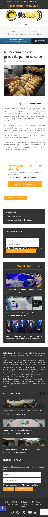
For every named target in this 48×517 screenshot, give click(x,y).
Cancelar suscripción (26, 251)
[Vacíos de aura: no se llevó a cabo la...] (24, 423)
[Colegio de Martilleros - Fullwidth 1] (24, 41)
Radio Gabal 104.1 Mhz (27, 502)
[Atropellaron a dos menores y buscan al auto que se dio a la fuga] (24, 280)
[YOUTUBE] (30, 512)
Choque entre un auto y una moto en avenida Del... (23, 411)
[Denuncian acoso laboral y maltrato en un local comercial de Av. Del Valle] (24, 303)
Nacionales (22, 453)
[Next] (41, 266)
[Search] (20, 24)
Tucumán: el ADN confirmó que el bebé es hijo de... (23, 449)
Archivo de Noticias (14, 217)
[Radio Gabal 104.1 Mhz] (24, 15)
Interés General (12, 61)
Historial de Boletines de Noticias (19, 220)
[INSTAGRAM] (12, 512)
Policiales (21, 414)
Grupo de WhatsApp (26, 184)
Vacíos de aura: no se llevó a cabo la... (18, 430)
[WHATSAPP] (35, 512)
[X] (24, 512)
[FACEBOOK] (18, 512)
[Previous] (38, 266)
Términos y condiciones (33, 248)
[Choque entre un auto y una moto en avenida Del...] (24, 404)
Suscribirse (11, 251)
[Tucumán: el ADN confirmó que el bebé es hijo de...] (24, 442)
